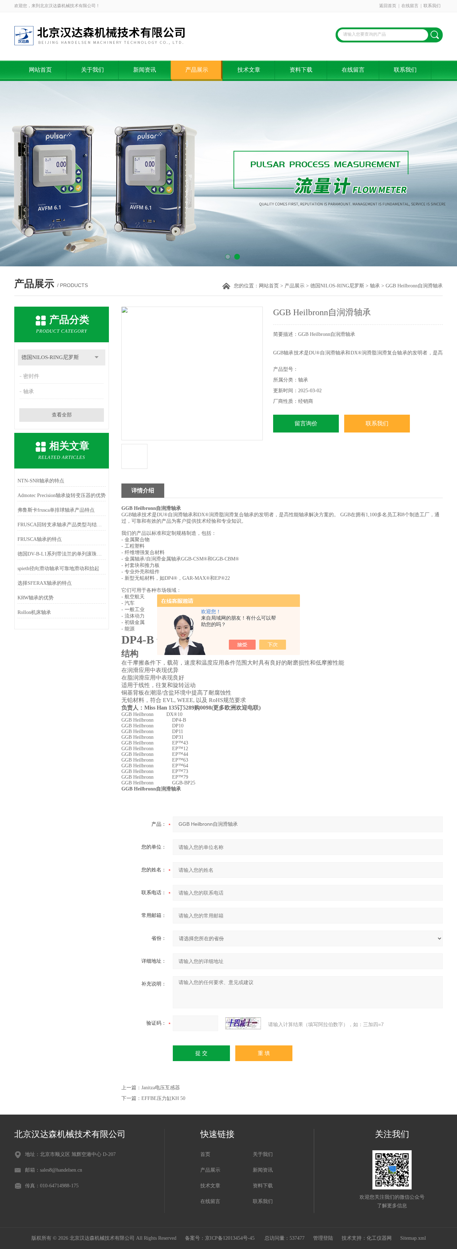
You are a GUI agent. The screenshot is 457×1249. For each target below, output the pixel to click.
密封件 (31, 376)
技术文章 (248, 70)
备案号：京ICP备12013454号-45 (220, 1238)
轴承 (375, 285)
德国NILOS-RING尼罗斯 (337, 285)
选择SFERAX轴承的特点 (44, 583)
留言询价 (306, 423)
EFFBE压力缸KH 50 (163, 1098)
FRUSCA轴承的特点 (39, 539)
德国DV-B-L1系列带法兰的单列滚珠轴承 (61, 554)
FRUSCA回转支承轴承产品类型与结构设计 (61, 524)
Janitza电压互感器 (160, 1087)
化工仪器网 (379, 1238)
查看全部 (62, 415)
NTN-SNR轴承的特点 (40, 480)
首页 (205, 1154)
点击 (96, 357)
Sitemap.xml (413, 1238)
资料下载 (301, 70)
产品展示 (196, 70)
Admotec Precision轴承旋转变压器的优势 (61, 495)
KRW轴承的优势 (35, 597)
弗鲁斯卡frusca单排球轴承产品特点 (56, 510)
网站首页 (40, 70)
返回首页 (387, 5)
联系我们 (432, 5)
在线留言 (409, 5)
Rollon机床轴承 (34, 612)
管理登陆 (323, 1238)
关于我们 (92, 70)
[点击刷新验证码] (243, 1023)
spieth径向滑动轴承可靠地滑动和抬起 (58, 568)
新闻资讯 (144, 70)
